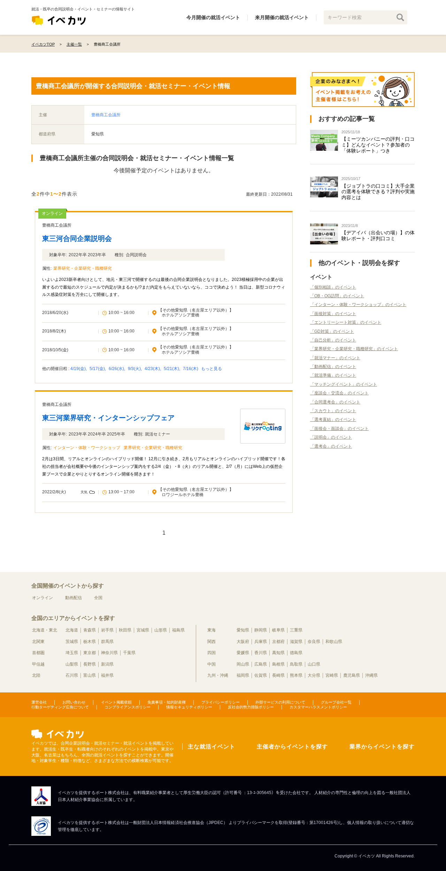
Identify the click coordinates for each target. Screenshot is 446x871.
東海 (211, 630)
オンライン (42, 597)
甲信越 (38, 664)
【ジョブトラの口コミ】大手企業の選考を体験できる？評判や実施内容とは (378, 192)
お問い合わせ (73, 702)
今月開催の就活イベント (213, 17)
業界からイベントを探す (382, 747)
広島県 (260, 664)
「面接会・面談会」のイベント (339, 428)
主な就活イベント (211, 747)
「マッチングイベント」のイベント (343, 384)
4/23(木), (153, 368)
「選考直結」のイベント (333, 419)
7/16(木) (191, 368)
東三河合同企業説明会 (77, 238)
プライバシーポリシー (220, 702)
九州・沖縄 (217, 675)
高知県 (278, 652)
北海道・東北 (44, 630)
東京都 (89, 652)
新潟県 (107, 664)
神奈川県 (109, 652)
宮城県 (143, 630)
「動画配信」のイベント (333, 366)
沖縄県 (371, 675)
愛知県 (243, 630)
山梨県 (72, 664)
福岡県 (243, 675)
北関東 (38, 641)
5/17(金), (98, 368)
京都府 (278, 641)
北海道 (72, 630)
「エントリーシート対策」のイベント (345, 322)
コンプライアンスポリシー (128, 707)
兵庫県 (260, 641)
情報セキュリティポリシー (189, 707)
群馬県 (107, 641)
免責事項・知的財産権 (166, 702)
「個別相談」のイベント (333, 287)
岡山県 (243, 664)
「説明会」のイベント (331, 437)
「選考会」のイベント (331, 446)
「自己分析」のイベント (333, 340)
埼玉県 (72, 652)
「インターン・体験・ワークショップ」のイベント (358, 304)
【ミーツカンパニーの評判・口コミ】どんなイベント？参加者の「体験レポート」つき (378, 145)
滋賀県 (296, 641)
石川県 (72, 675)
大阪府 (243, 641)
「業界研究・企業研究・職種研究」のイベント (354, 348)
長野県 (89, 664)
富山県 (89, 675)
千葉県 (129, 652)
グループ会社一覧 (336, 702)
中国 (211, 664)
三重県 (296, 630)
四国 (211, 652)
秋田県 (125, 630)
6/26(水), (117, 368)
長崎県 (278, 675)
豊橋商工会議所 (106, 114)
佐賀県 (260, 675)
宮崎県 (331, 675)
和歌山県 (333, 641)
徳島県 (296, 652)
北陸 (36, 675)
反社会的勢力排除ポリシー (251, 707)
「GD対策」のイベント (332, 331)
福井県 (107, 675)
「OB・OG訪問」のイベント (337, 295)
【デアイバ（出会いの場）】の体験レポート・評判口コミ (378, 235)
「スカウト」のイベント (333, 410)
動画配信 (73, 597)
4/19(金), (79, 368)
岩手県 (107, 630)
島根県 (278, 664)
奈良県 (314, 641)
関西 (211, 641)
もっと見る (211, 368)
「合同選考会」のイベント (335, 402)
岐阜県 (278, 630)
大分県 (314, 675)
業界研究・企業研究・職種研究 (82, 268)
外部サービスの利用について (280, 702)
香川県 (260, 652)
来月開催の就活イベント (282, 17)
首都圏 (38, 652)
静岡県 (260, 630)
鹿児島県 (351, 675)
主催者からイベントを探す (292, 747)
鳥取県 (296, 664)
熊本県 (296, 675)
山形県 (160, 630)
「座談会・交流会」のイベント (339, 393)
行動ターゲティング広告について (60, 707)
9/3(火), (135, 368)
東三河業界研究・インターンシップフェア (108, 418)
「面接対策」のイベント (333, 313)
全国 (98, 597)
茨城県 (72, 641)
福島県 (178, 630)
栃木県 (89, 641)
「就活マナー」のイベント (335, 357)
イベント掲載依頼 (116, 702)
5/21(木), (172, 368)
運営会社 (39, 702)
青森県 (89, 630)
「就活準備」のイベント (333, 375)
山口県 (314, 664)
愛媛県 (243, 652)
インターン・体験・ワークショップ (86, 447)
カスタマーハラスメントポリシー (318, 707)
